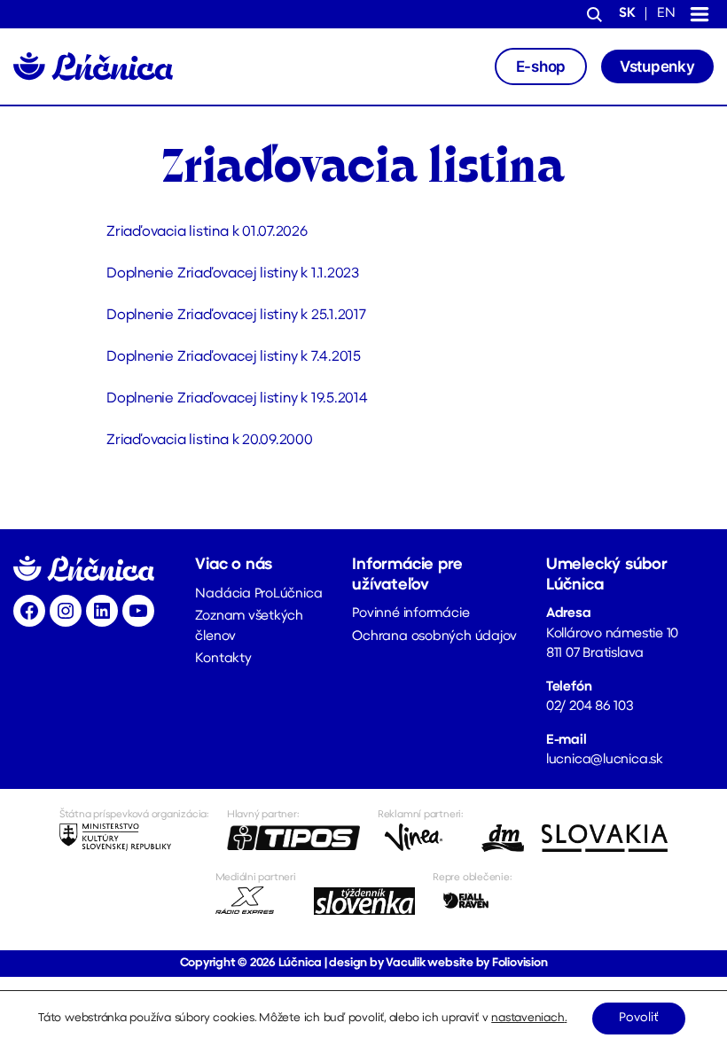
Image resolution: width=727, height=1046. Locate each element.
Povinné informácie (410, 614)
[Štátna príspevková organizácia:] (134, 837)
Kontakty (223, 659)
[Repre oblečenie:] (472, 900)
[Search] (595, 16)
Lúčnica (300, 963)
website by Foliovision (487, 963)
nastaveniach (527, 1018)
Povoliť (639, 1018)
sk (627, 13)
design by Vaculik (377, 963)
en (666, 13)
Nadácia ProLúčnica (258, 594)
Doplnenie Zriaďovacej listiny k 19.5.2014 (237, 399)
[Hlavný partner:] (293, 837)
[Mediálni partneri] (255, 900)
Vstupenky (657, 66)
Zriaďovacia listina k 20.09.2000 (209, 440)
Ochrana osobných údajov (434, 637)
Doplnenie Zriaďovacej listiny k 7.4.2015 (233, 357)
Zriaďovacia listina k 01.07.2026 (207, 232)
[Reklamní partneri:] (421, 837)
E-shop (541, 66)
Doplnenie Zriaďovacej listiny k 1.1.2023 (232, 274)
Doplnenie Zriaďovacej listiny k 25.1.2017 (236, 315)
